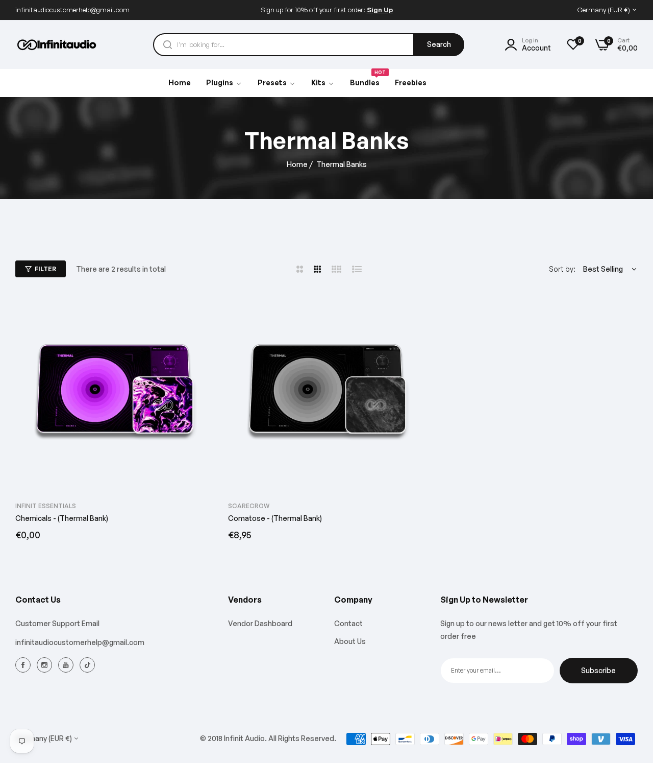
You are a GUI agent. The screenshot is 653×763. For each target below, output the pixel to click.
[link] (277, 83)
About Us (350, 641)
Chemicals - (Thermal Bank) (61, 518)
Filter (45, 269)
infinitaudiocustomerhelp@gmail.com (79, 642)
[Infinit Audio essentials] (57, 44)
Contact (348, 623)
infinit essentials (45, 506)
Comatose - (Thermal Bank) (275, 518)
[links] (24, 665)
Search (439, 44)
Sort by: (562, 269)
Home (297, 164)
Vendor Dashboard (260, 623)
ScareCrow (248, 506)
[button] (201, 311)
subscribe (598, 670)
